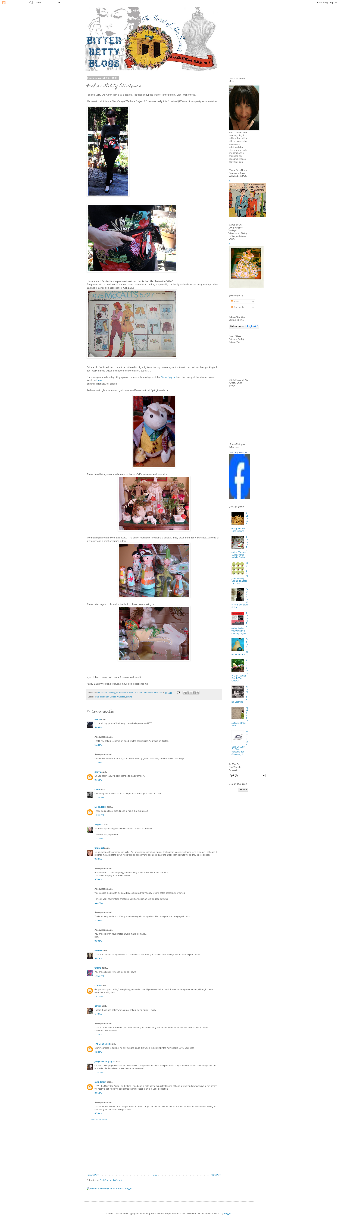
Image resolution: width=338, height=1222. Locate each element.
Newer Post (93, 1175)
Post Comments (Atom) (111, 1180)
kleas (99, 380)
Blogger (227, 1213)
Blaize (98, 719)
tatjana (98, 968)
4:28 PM (98, 1052)
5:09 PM (98, 727)
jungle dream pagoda (105, 1061)
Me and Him (100, 807)
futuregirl (99, 848)
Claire (98, 789)
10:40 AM (99, 1072)
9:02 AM (98, 958)
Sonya (98, 772)
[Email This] (184, 692)
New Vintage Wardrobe (115, 697)
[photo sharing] (108, 195)
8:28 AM (98, 1113)
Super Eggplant (169, 377)
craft (97, 697)
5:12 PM (98, 745)
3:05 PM (98, 1093)
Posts (236, 301)
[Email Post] (178, 692)
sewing (129, 697)
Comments (238, 307)
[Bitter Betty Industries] (239, 498)
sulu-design (100, 1082)
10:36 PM (99, 797)
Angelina (99, 824)
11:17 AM (99, 903)
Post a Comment (99, 1119)
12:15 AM (99, 996)
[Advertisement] (154, 1147)
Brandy (98, 950)
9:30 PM (98, 941)
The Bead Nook (102, 1044)
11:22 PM (99, 838)
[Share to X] (191, 692)
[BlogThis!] (187, 692)
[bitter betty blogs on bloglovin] (244, 328)
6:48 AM (98, 1014)
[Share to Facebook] (194, 692)
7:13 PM (98, 762)
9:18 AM (98, 859)
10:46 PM (99, 815)
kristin (98, 985)
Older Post (216, 1175)
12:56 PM (99, 976)
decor (102, 697)
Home (155, 1175)
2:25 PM (98, 920)
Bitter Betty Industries (238, 452)
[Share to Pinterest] (197, 692)
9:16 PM (98, 780)
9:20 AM (98, 879)
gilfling (98, 1006)
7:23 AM (98, 1034)
